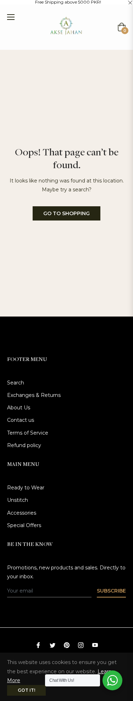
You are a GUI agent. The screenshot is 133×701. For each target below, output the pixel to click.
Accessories (21, 513)
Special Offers (24, 525)
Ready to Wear (25, 487)
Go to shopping (66, 213)
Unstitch (17, 500)
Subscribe (111, 591)
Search (15, 382)
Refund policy (24, 445)
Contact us (20, 420)
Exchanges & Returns (34, 395)
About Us (18, 407)
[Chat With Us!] (112, 680)
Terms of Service (27, 433)
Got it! (26, 690)
